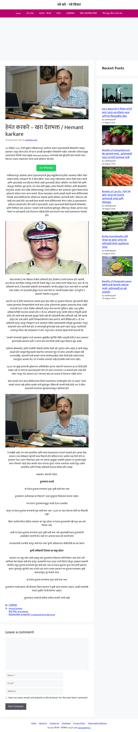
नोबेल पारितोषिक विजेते (88, 13)
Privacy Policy (79, 723)
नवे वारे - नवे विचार (69, 4)
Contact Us (54, 723)
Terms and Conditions (97, 723)
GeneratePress (84, 727)
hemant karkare (15, 608)
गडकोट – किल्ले (45, 13)
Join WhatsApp (46, 168)
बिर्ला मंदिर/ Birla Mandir (18, 611)
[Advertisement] (69, 37)
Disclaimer (66, 723)
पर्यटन (58, 13)
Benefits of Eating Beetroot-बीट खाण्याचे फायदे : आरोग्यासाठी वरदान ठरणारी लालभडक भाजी (117, 154)
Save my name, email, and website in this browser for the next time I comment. (48, 698)
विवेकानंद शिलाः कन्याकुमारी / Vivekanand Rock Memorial (32, 614)
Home (18, 13)
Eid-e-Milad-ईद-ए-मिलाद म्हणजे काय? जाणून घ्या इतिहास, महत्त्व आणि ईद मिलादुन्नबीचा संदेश (117, 112)
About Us (43, 723)
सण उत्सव (30, 13)
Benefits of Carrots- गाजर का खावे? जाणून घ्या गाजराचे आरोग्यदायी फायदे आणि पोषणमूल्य (116, 197)
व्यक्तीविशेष (70, 13)
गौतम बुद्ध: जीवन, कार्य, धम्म (112, 13)
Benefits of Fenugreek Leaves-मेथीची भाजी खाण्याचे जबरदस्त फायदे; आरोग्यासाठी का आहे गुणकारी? (117, 286)
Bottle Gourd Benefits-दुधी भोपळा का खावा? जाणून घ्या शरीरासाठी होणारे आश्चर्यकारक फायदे (115, 241)
